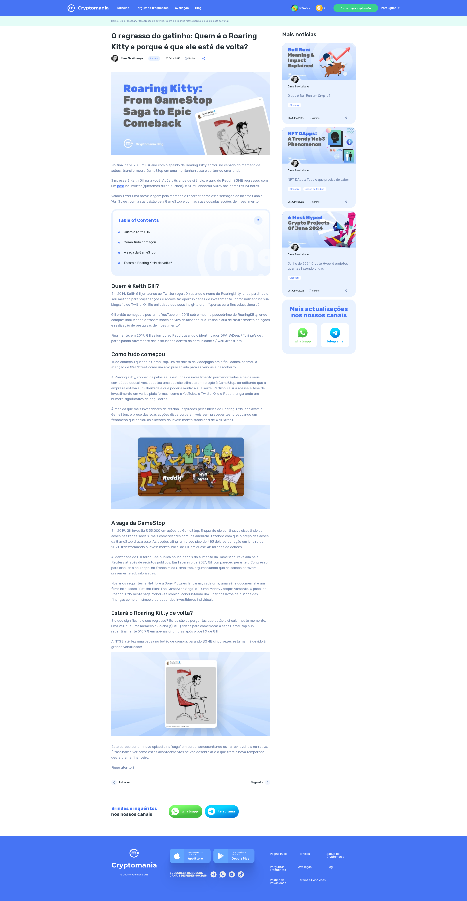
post (120, 186)
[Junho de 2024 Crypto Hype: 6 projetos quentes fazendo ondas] (319, 254)
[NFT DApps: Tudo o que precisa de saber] (319, 167)
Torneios (122, 8)
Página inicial (279, 854)
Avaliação (182, 8)
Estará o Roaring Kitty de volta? (148, 263)
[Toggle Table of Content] (258, 220)
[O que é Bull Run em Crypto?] (319, 83)
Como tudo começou (140, 242)
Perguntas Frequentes (278, 868)
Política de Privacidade (278, 881)
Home (114, 21)
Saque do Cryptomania (335, 855)
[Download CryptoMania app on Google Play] (233, 856)
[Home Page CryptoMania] (88, 8)
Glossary (132, 21)
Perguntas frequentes (152, 8)
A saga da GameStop (140, 252)
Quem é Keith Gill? (137, 232)
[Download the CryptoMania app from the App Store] (190, 856)
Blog (198, 8)
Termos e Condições (312, 880)
